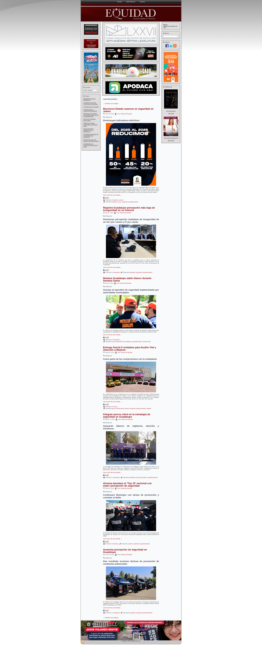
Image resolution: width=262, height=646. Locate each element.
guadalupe (132, 272)
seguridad (125, 202)
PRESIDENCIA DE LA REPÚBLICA (89, 99)
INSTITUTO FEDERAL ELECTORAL (89, 120)
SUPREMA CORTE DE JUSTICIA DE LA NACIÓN (90, 103)
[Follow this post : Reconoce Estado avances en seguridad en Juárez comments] (108, 198)
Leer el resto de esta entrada (112, 195)
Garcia (115, 406)
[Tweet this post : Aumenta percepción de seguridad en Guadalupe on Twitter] (106, 611)
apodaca (130, 544)
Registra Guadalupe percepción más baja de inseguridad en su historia (129, 209)
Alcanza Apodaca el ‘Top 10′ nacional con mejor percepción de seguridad (127, 484)
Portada (119, 2)
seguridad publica (133, 202)
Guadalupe (116, 272)
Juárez (121, 200)
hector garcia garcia (141, 477)
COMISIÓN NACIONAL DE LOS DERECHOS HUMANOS (90, 136)
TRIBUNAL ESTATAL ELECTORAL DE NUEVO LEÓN (90, 125)
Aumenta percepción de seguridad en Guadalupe (125, 550)
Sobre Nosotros (130, 2)
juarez (119, 202)
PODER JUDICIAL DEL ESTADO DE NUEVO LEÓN (91, 140)
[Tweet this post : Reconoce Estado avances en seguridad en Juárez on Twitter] (106, 198)
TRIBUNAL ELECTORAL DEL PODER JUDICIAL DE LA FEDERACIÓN (90, 115)
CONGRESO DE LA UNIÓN (91, 107)
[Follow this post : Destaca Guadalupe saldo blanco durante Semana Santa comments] (108, 338)
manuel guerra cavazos (122, 408)
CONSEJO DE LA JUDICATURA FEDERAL (90, 110)
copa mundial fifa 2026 (118, 341)
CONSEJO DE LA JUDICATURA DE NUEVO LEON (90, 145)
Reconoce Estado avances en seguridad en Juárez (128, 110)
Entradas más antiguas (111, 103)
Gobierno (116, 200)
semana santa (146, 341)
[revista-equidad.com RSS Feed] (82, 642)
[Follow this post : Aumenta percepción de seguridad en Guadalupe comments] (108, 611)
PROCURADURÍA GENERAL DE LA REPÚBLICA (88, 130)
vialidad (149, 408)
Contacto (142, 2)
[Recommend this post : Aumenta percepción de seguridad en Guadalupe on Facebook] (104, 611)
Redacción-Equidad (126, 114)
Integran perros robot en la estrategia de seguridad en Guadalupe (126, 415)
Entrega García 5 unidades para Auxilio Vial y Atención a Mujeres (129, 348)
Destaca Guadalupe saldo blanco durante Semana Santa (127, 279)
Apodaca (115, 544)
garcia (113, 408)
